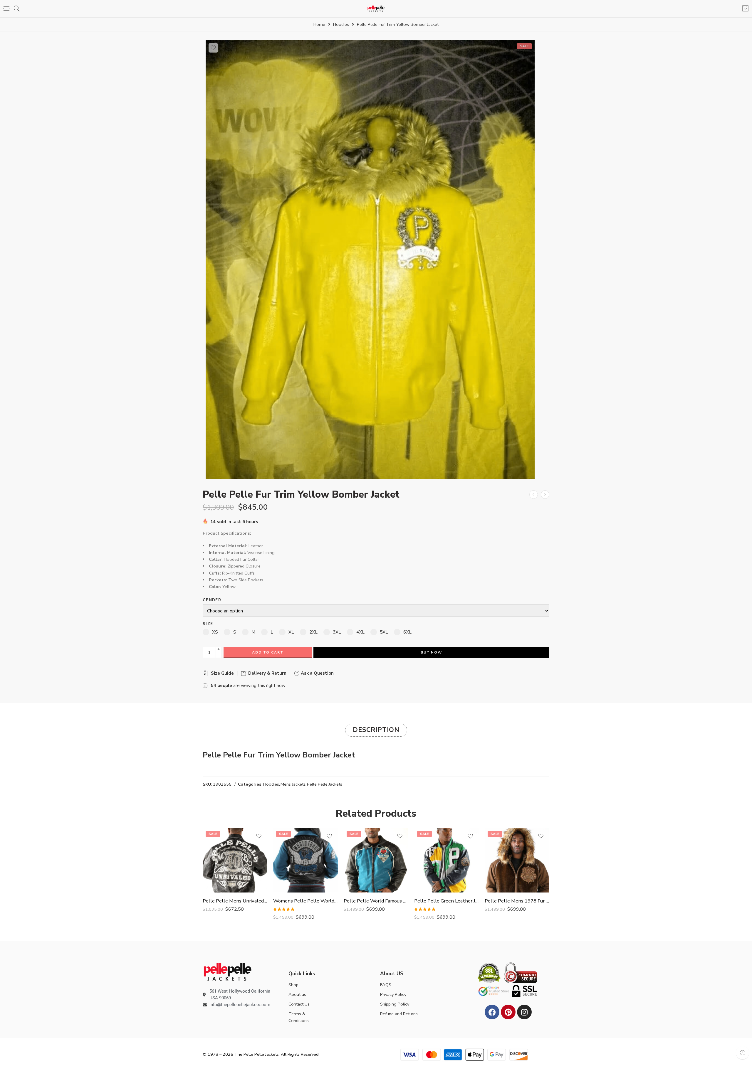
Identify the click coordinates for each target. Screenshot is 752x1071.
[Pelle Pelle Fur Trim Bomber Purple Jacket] (545, 494)
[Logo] (227, 971)
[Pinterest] (508, 1012)
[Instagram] (524, 1012)
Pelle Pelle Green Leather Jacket (446, 900)
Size (208, 624)
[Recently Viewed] (742, 1052)
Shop (293, 985)
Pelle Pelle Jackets (324, 784)
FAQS (385, 985)
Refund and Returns (399, 1014)
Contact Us (299, 1004)
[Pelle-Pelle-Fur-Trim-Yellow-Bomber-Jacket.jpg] (370, 259)
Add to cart (267, 652)
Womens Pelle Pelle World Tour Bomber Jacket (305, 900)
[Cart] (745, 9)
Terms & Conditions (298, 1017)
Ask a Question (317, 673)
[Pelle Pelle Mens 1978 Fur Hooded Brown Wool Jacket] (517, 860)
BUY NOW (431, 652)
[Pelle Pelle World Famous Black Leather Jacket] (376, 860)
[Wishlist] (213, 48)
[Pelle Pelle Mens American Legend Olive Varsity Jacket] (533, 494)
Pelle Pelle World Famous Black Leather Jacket (376, 900)
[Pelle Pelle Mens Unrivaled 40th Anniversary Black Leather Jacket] (235, 860)
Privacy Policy (393, 994)
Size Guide (221, 673)
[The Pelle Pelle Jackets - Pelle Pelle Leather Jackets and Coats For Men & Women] (376, 8)
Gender (212, 600)
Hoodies (341, 24)
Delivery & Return (266, 673)
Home (319, 24)
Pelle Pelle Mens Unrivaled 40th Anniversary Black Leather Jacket (235, 900)
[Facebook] (492, 1012)
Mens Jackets (293, 784)
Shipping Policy (394, 1004)
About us (297, 994)
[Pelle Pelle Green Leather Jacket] (446, 860)
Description (376, 729)
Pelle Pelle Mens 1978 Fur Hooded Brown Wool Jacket (517, 900)
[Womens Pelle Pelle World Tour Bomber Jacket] (305, 860)
